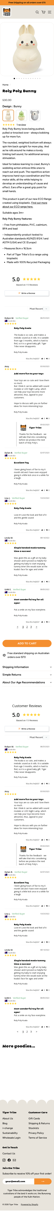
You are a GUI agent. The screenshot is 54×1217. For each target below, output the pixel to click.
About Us (7, 1118)
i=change (7, 1128)
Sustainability (10, 1133)
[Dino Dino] (21, 115)
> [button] (36, 626)
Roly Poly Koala (20, 352)
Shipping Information (15, 667)
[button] (43, 358)
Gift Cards (34, 1118)
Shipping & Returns (39, 1123)
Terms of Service (38, 1137)
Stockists (34, 1128)
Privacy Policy (36, 1133)
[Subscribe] (43, 1181)
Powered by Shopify (29, 1204)
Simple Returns (11, 674)
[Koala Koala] (34, 115)
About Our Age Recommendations (23, 682)
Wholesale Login (11, 1137)
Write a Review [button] (28, 293)
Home (5, 84)
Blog (4, 1123)
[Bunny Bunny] (8, 115)
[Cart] (43, 12)
